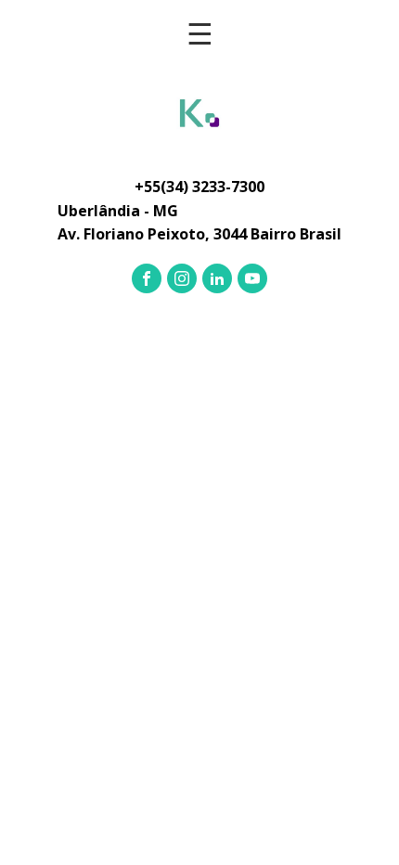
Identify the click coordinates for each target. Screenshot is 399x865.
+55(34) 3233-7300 (199, 186)
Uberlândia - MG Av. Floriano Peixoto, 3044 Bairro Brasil (199, 222)
